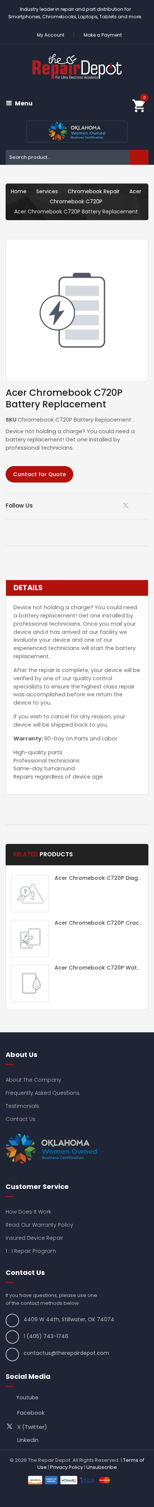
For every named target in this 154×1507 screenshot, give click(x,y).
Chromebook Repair (94, 191)
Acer (135, 191)
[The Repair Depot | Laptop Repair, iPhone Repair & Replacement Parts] (77, 66)
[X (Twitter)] (127, 507)
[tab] (77, 588)
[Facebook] (146, 505)
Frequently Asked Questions (43, 1093)
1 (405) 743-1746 (46, 1336)
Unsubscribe (101, 1467)
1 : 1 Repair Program (31, 1251)
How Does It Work (28, 1211)
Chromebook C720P (76, 201)
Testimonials (22, 1106)
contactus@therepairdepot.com (66, 1353)
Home (19, 191)
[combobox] (77, 157)
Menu (24, 104)
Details (28, 588)
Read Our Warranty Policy (39, 1225)
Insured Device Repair (34, 1238)
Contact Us (21, 1119)
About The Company (33, 1080)
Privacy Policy (66, 1467)
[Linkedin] (108, 505)
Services (47, 191)
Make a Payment (103, 35)
